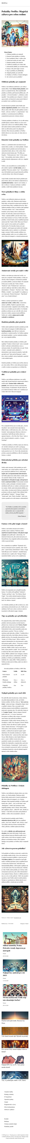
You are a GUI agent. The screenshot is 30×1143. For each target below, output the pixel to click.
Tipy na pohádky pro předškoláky (15, 70)
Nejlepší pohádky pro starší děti (15, 72)
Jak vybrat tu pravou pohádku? (14, 77)
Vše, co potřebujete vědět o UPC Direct (14, 1080)
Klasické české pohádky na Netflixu (16, 56)
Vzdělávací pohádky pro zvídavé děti (16, 64)
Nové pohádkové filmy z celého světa (16, 58)
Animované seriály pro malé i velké (16, 60)
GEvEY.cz (4, 3)
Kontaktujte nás (17, 917)
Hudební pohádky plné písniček (15, 62)
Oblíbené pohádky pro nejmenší (15, 54)
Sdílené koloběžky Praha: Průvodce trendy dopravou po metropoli (14, 948)
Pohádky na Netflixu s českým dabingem (17, 74)
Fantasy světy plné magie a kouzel (15, 68)
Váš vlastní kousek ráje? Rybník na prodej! (15, 1036)
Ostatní (26, 923)
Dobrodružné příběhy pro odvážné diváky (17, 66)
